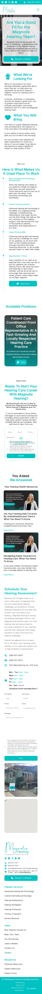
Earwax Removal (11, 918)
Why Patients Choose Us (15, 930)
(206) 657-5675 (34, 2)
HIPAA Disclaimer (20, 990)
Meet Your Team (11, 934)
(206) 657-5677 (13, 863)
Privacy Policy (20, 982)
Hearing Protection (12, 909)
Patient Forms (10, 973)
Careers (7, 952)
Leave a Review (11, 943)
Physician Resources (13, 964)
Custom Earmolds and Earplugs (17, 896)
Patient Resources (12, 969)
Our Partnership (11, 939)
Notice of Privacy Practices (20, 988)
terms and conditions (21, 751)
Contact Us (9, 948)
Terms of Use (20, 985)
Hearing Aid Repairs (12, 905)
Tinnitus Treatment (12, 914)
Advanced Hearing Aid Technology (19, 891)
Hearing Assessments (13, 900)
